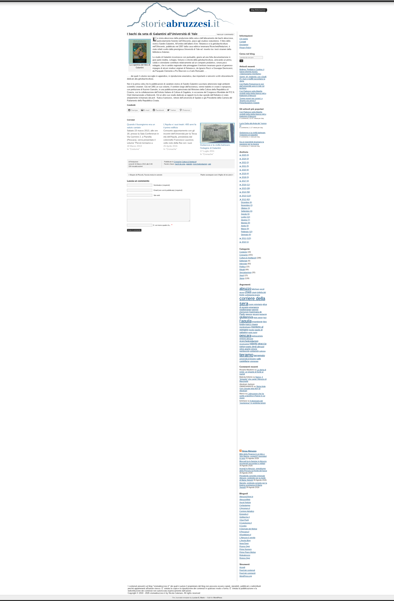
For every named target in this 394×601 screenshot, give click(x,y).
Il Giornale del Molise (248, 529)
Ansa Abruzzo (249, 451)
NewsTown (244, 543)
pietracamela (257, 336)
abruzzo (245, 288)
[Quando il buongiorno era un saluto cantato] (145, 137)
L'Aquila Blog (245, 540)
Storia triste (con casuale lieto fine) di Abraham (252, 388)
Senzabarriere (245, 272)
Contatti (242, 42)
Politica (242, 267)
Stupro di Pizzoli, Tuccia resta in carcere (146, 175)
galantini (189, 164)
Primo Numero (245, 549)
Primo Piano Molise (247, 552)
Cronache (177, 162)
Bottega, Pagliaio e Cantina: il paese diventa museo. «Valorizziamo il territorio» (251, 71)
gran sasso (258, 317)
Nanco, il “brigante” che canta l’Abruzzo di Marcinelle (253, 379)
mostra (251, 330)
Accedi (242, 567)
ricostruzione (244, 344)
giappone (248, 314)
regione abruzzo (246, 339)
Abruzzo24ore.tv (246, 497)
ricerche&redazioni (200, 164)
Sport (241, 275)
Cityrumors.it (244, 508)
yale (209, 164)
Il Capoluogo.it (245, 523)
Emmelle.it (243, 514)
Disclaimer (243, 45)
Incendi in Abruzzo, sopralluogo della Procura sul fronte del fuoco (253, 470)
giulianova (246, 317)
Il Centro (243, 526)
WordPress (217, 598)
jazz (265, 317)
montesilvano (245, 327)
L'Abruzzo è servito (247, 538)
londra (242, 324)
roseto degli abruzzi (254, 346)
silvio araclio (245, 349)
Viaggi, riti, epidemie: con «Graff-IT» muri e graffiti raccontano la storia (253, 79)
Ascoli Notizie (245, 502)
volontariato (254, 361)
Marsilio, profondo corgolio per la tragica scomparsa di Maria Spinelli (253, 485)
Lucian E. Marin (198, 598)
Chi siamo (243, 39)
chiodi (254, 292)
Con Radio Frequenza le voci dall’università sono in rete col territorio (251, 86)
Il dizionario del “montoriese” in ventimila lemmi (252, 402)
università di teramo (247, 359)
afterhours (255, 289)
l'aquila (245, 321)
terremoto (259, 355)
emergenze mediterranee (249, 308)
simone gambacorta (248, 350)
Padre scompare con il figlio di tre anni (216, 175)
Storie (241, 278)
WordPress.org (245, 576)
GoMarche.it (244, 517)
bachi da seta (180, 164)
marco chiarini (251, 324)
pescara (245, 335)
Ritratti (242, 270)
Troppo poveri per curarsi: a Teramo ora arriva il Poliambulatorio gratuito (251, 100)
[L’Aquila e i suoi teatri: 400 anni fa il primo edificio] (181, 137)
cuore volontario (255, 304)
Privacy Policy (245, 48)
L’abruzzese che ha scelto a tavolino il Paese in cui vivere (252, 396)
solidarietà (254, 351)
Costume (243, 252)
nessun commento (225, 34)
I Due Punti (244, 520)
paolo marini (252, 332)
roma (242, 346)
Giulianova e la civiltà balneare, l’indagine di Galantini (252, 134)
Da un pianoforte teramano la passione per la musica (251, 143)
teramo (246, 354)
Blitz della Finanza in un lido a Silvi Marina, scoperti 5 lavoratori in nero (253, 456)
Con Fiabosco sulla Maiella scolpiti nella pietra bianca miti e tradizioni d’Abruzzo (252, 93)
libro (265, 322)
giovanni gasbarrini (260, 314)
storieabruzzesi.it (181, 16)
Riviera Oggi (244, 558)
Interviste (243, 264)
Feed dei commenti (247, 573)
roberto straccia (258, 343)
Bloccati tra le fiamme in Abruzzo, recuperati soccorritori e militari (253, 462)
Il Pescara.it (244, 532)
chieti (248, 292)
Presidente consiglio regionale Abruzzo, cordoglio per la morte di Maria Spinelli (252, 478)
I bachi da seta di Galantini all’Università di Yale (162, 34)
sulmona (262, 351)
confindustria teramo (252, 295)
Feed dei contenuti (247, 570)
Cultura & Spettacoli (189, 162)
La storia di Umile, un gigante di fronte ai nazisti (252, 372)
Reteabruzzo (244, 555)
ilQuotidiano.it (245, 535)
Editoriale (243, 261)
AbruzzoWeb (244, 499)
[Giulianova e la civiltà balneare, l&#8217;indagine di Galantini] (217, 133)
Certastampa (244, 505)
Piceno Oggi (244, 546)
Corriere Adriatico (246, 511)
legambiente (257, 322)
